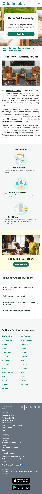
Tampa (23, 360)
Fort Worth (25, 344)
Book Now (21, 34)
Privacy (12, 453)
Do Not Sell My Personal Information (16, 459)
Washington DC (7, 372)
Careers (5, 440)
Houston (24, 348)
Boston (23, 376)
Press (4, 445)
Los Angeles (25, 336)
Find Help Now (21, 264)
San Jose (24, 384)
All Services (6, 423)
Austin (23, 372)
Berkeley (5, 384)
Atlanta (4, 344)
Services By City (8, 418)
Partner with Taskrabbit (11, 443)
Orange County (26, 340)
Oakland (5, 388)
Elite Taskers (7, 428)
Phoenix (24, 356)
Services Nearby (8, 420)
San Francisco (7, 340)
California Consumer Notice (13, 456)
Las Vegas (5, 364)
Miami (4, 376)
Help (3, 430)
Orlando (24, 364)
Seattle (4, 380)
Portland (5, 356)
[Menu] (39, 3)
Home (4, 48)
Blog (3, 450)
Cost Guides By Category (12, 425)
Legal (4, 461)
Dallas (4, 348)
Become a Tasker (9, 416)
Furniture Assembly (26, 48)
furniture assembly (13, 91)
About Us (5, 438)
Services (12, 48)
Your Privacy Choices (10, 465)
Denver (23, 380)
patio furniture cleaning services (18, 121)
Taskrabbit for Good (10, 448)
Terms (4, 453)
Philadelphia (6, 352)
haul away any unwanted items (19, 133)
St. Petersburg (7, 360)
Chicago (24, 368)
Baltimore (5, 368)
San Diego (24, 352)
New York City (7, 336)
